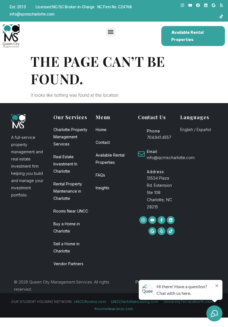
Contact (103, 142)
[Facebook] (198, 5)
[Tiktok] (221, 16)
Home (101, 129)
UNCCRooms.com (90, 301)
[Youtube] (190, 5)
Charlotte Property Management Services (70, 136)
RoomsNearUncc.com (114, 308)
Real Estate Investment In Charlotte (65, 163)
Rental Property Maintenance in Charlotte (67, 191)
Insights (102, 187)
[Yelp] (221, 5)
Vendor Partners (68, 263)
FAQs (100, 175)
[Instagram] (182, 5)
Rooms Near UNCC (70, 211)
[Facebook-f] (161, 220)
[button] (110, 32)
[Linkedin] (206, 5)
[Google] (213, 5)
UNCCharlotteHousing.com (135, 301)
